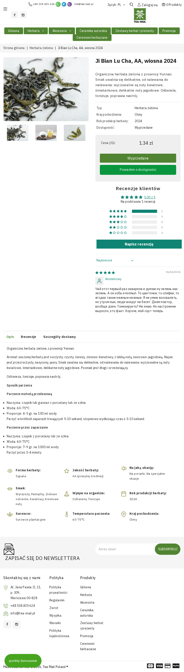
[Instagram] (23, 14)
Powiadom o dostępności (138, 170)
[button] (118, 211)
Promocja (169, 31)
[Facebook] (14, 14)
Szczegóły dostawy (59, 337)
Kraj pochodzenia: (109, 114)
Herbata (34, 31)
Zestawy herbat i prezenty (134, 31)
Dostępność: (105, 128)
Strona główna (14, 48)
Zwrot (53, 608)
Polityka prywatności (58, 590)
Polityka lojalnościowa (59, 633)
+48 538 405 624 (44, 4)
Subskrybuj (167, 549)
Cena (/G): (108, 143)
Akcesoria (60, 31)
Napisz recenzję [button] (139, 244)
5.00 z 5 (149, 197)
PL (120, 5)
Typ (99, 108)
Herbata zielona (41, 48)
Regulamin (56, 600)
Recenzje (28, 337)
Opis (10, 337)
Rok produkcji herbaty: (112, 121)
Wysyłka (55, 616)
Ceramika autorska (93, 31)
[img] (105, 273)
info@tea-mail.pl (83, 4)
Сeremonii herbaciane (92, 38)
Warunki (55, 623)
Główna (13, 31)
